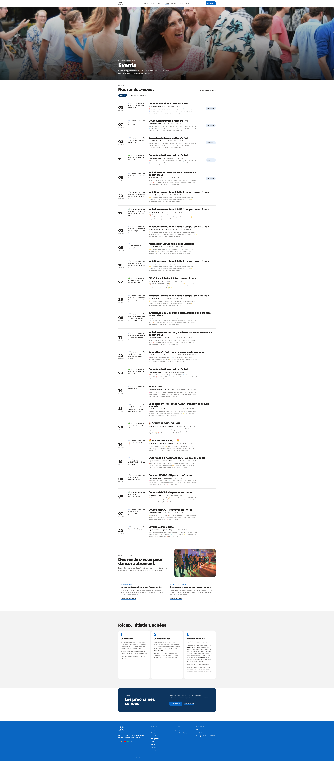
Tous (122, 95)
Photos (181, 3)
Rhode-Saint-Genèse (181, 733)
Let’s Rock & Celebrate (161, 526)
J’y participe (210, 108)
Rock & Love (155, 386)
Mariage (173, 3)
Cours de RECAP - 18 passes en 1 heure (170, 475)
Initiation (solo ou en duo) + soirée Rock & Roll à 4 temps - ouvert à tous (180, 314)
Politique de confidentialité (205, 736)
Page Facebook (189, 703)
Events (167, 3)
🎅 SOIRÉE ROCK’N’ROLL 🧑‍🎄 (164, 440)
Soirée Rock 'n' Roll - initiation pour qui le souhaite (176, 352)
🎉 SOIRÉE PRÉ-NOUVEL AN (164, 423)
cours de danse (158, 650)
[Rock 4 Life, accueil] (120, 3)
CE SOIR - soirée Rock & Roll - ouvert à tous (172, 278)
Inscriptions (155, 739)
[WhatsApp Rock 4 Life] (128, 741)
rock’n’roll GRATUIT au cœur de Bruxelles (171, 243)
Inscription (210, 3)
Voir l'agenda (176, 703)
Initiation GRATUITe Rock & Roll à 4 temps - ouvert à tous (172, 173)
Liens (198, 730)
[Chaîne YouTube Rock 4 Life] (125, 741)
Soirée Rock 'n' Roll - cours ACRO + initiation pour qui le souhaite (179, 405)
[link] (167, 108)
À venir (133, 95)
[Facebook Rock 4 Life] (119, 741)
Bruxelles (177, 730)
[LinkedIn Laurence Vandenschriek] (134, 741)
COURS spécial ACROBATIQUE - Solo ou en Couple (177, 457)
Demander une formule (128, 598)
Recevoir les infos (176, 598)
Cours (152, 3)
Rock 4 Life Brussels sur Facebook (197, 642)
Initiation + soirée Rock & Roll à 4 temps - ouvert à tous (179, 192)
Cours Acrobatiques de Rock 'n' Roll (168, 103)
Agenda (153, 744)
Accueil (146, 3)
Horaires (159, 3)
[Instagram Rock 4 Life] (122, 741)
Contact (187, 3)
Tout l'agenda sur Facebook (207, 90)
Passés (143, 95)
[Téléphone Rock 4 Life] (131, 741)
